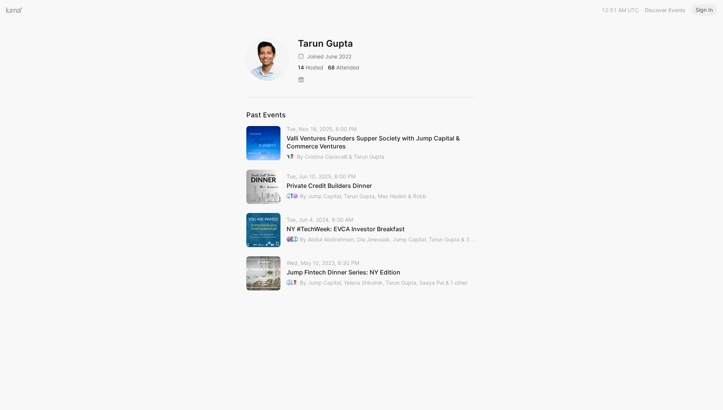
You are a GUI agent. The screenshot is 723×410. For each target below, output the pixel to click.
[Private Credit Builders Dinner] (361, 186)
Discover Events (665, 10)
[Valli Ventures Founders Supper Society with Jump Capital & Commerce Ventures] (361, 143)
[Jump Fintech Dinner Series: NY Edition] (361, 273)
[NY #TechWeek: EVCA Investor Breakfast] (361, 230)
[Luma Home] (14, 10)
